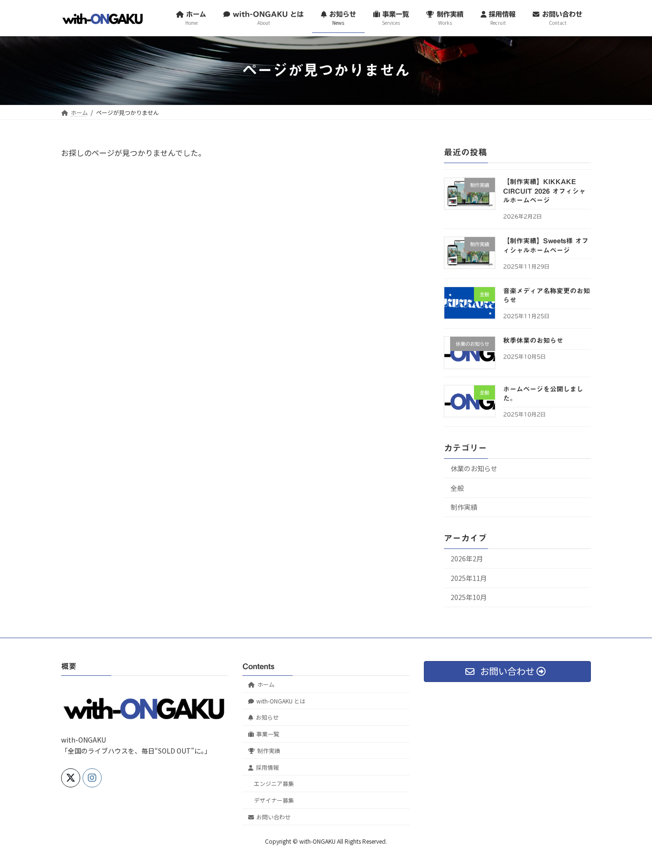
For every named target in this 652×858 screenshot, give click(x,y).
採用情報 (267, 767)
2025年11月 (469, 577)
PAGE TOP (629, 823)
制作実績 (464, 507)
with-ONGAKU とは (280, 700)
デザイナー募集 (274, 800)
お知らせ (267, 717)
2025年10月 (469, 597)
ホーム (265, 684)
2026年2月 (467, 558)
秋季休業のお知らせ (533, 340)
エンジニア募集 (274, 783)
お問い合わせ (273, 817)
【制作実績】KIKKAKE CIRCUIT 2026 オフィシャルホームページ (544, 191)
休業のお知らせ (474, 468)
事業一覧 (267, 734)
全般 (457, 487)
